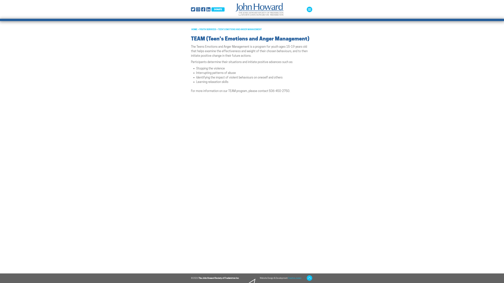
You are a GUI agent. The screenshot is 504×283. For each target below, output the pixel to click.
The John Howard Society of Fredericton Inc (218, 278)
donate (218, 9)
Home (194, 29)
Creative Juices (294, 278)
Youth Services (207, 29)
